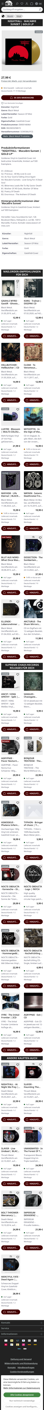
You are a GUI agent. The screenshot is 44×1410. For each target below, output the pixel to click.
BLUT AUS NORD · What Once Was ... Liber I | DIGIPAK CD (10, 558)
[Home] (3, 16)
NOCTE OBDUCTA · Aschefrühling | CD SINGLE (33, 952)
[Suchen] (40, 9)
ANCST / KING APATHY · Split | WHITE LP (9, 695)
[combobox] (19, 9)
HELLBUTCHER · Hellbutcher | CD (10, 366)
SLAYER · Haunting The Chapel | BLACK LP (32, 1085)
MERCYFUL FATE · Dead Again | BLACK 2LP (10, 1278)
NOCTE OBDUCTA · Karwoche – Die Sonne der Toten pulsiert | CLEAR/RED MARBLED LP (10, 888)
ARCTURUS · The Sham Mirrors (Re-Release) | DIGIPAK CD (32, 622)
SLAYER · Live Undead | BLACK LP (10, 1149)
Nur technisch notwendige (22, 1400)
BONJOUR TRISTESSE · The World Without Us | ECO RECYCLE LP (33, 759)
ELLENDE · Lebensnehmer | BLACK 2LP (10, 622)
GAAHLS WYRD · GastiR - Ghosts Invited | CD (9, 302)
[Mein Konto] (26, 3)
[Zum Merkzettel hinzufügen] (17, 281)
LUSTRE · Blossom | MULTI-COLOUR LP (10, 430)
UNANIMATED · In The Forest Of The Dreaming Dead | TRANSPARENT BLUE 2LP (33, 1149)
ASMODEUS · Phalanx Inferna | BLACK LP (10, 823)
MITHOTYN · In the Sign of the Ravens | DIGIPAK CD (32, 430)
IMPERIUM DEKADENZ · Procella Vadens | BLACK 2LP (33, 1214)
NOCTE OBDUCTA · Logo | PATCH (33, 888)
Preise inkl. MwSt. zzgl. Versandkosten (19, 81)
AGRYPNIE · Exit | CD (33, 1016)
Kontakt (12, 1367)
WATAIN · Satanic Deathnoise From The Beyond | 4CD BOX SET (33, 494)
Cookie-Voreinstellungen (22, 1371)
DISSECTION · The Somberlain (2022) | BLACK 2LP (33, 558)
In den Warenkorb (23, 97)
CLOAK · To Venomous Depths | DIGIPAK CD (30, 366)
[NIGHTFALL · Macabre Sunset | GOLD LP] (22, 50)
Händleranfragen (26, 1367)
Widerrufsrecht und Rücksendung (21, 1363)
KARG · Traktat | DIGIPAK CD (32, 302)
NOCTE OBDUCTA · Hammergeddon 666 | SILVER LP (10, 952)
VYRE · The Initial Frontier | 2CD (10, 1016)
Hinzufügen (13, 336)
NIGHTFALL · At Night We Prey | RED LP (9, 1085)
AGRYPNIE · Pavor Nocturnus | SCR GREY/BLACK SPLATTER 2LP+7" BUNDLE (10, 759)
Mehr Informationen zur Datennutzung (21, 1388)
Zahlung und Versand (21, 1359)
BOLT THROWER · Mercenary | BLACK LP (10, 1214)
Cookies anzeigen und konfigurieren (23, 1406)
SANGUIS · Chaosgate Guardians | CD (32, 695)
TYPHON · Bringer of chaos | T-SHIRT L (33, 823)
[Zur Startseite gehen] (9, 3)
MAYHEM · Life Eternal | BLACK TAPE (9, 494)
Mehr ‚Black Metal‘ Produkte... (17, 136)
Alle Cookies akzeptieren (22, 1394)
